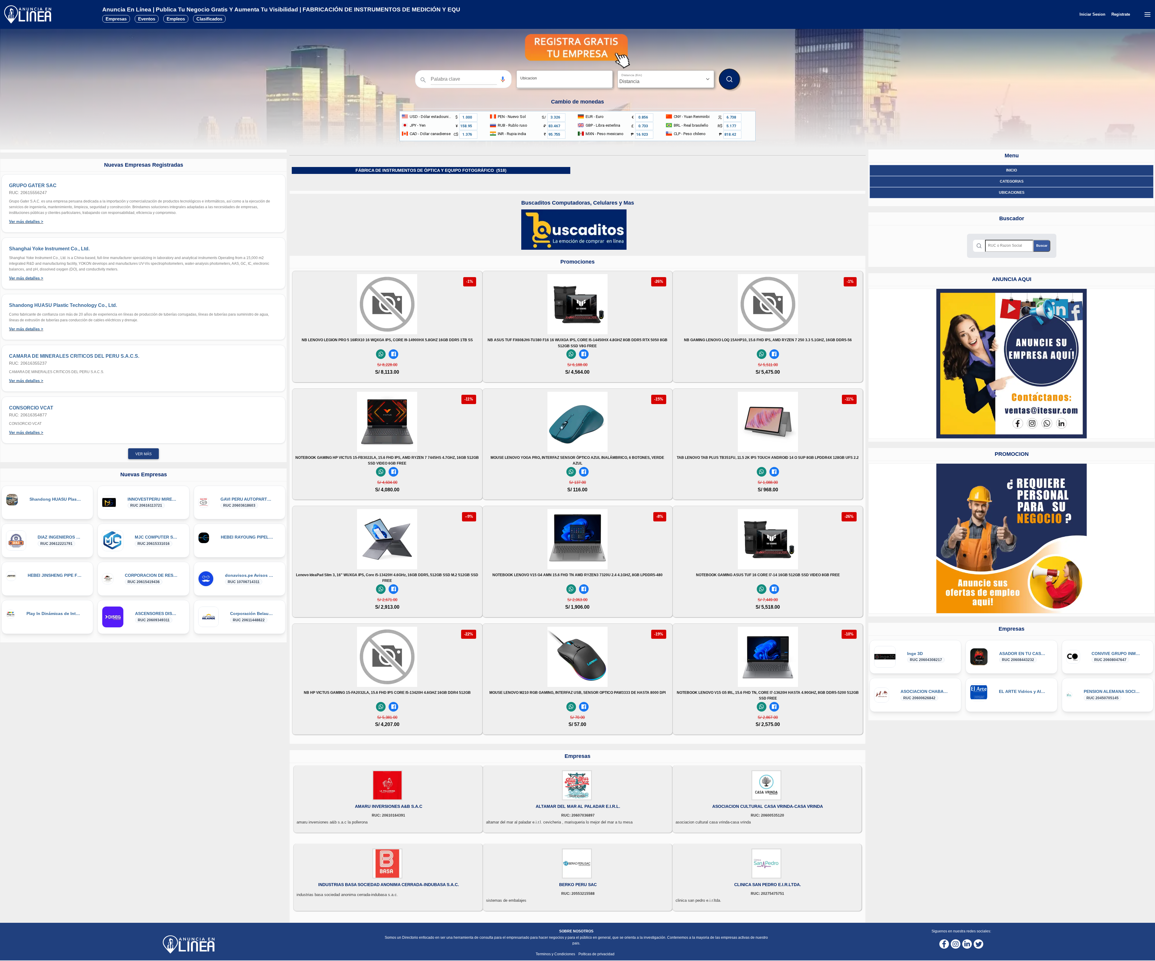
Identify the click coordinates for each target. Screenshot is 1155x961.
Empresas (116, 18)
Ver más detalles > (26, 221)
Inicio (1011, 170)
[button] (502, 79)
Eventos (146, 18)
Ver (387, 326)
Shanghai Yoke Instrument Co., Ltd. (49, 248)
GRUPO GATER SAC (33, 185)
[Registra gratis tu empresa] (577, 51)
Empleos (176, 18)
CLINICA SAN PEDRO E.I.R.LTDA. (767, 884)
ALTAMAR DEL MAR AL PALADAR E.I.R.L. (578, 806)
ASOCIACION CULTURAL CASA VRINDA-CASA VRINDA (767, 806)
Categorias (1012, 181)
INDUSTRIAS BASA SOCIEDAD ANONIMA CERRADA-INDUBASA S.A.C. (388, 884)
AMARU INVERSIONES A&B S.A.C (388, 806)
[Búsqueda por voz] (503, 79)
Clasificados (209, 18)
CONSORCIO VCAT (31, 407)
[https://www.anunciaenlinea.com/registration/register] (1011, 538)
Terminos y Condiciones (556, 954)
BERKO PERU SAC (578, 884)
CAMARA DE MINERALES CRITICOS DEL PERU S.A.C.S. (74, 356)
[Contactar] (1011, 363)
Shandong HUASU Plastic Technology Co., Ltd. (63, 305)
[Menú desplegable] (1147, 14)
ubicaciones (1011, 192)
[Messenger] (393, 354)
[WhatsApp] (381, 354)
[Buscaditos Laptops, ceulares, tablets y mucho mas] (574, 229)
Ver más (143, 454)
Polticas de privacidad (596, 954)
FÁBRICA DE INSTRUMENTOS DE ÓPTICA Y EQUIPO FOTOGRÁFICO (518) (431, 170)
